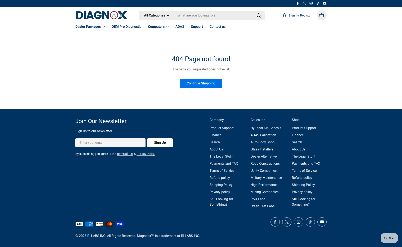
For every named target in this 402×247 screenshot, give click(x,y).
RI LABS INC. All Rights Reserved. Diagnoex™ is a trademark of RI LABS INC (143, 236)
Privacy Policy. (146, 153)
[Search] (258, 15)
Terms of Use (125, 153)
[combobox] (202, 15)
